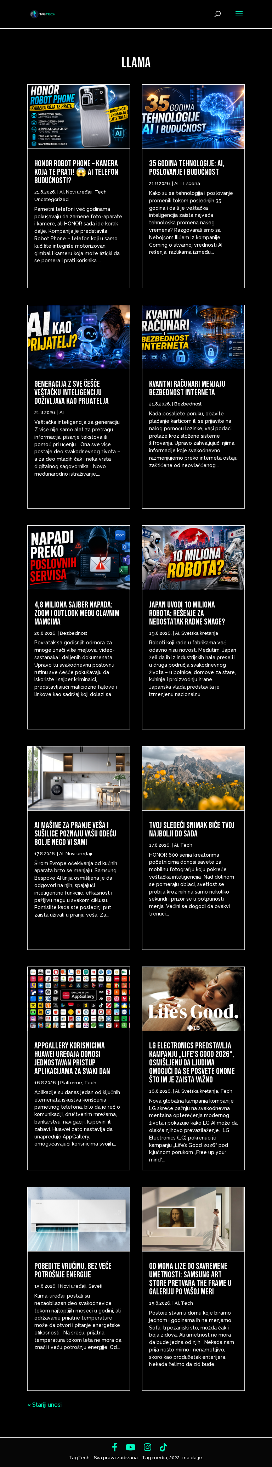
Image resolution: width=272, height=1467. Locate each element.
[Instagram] (147, 1447)
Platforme (71, 1082)
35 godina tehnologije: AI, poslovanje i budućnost (187, 167)
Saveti (95, 1286)
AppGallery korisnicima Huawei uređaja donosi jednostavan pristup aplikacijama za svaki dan (72, 1058)
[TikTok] (163, 1447)
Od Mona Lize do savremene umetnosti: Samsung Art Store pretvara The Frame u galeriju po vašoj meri (190, 1279)
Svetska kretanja (199, 633)
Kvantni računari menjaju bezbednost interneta (187, 388)
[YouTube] (130, 1447)
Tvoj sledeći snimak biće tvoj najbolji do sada (191, 829)
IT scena (190, 183)
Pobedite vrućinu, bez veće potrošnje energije (73, 1270)
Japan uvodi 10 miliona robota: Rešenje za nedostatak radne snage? (187, 613)
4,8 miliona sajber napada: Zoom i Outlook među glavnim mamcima (76, 613)
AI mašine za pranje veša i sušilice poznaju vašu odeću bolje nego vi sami (75, 833)
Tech (101, 192)
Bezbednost (73, 633)
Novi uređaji (79, 192)
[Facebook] (114, 1447)
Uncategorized (51, 199)
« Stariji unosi (44, 1404)
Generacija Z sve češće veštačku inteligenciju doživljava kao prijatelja (72, 392)
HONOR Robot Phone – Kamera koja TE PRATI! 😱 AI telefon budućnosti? (76, 172)
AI (62, 192)
